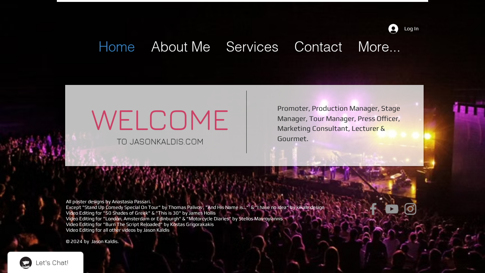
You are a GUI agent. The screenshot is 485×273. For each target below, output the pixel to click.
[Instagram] (410, 209)
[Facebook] (373, 209)
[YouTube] (392, 209)
